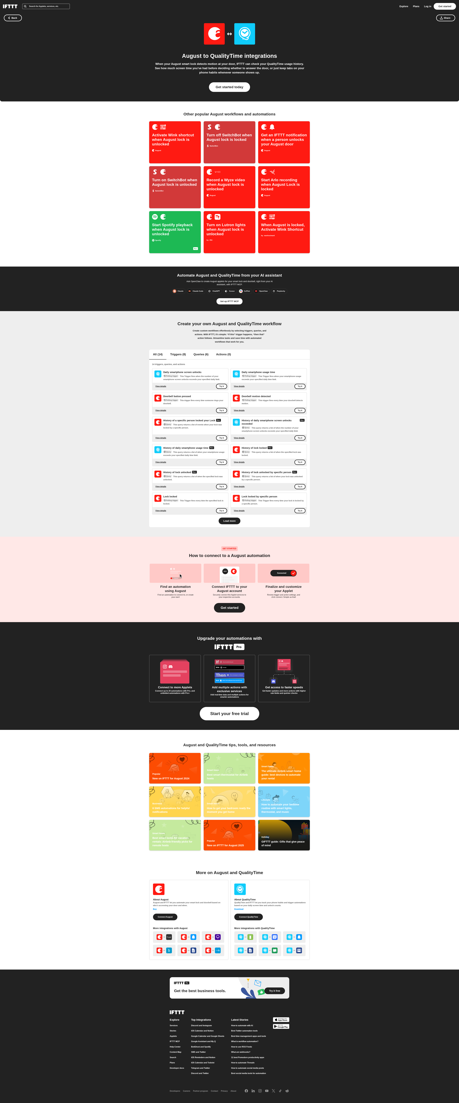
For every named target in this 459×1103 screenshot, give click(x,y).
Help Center (175, 1047)
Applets (173, 1036)
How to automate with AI (242, 1026)
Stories (173, 1031)
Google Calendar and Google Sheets (207, 1036)
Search (173, 1057)
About (233, 1091)
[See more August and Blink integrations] (164, 950)
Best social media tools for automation (248, 1073)
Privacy (224, 1091)
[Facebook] (246, 1091)
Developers (175, 1091)
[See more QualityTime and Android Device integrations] (245, 937)
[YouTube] (267, 1091)
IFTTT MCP (175, 1041)
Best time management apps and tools (248, 1036)
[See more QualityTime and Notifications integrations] (294, 937)
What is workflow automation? (244, 1041)
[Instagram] (260, 1091)
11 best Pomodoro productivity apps (247, 1057)
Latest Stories (239, 1019)
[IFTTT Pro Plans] (218, 420)
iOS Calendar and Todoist (202, 1063)
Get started (444, 6)
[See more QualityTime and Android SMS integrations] (270, 950)
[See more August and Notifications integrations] (188, 937)
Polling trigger (172, 376)
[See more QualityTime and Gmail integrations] (294, 950)
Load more (229, 521)
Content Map (175, 1052)
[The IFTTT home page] (10, 6)
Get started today (229, 87)
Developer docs (177, 1068)
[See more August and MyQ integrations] (213, 950)
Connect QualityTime (248, 917)
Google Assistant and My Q (203, 1041)
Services (174, 1026)
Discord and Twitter (200, 1073)
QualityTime (226, 56)
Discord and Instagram (201, 1026)
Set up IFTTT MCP (229, 301)
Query (168, 424)
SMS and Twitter (198, 1052)
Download (238, 909)
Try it (221, 386)
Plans (416, 6)
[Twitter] (273, 1091)
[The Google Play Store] (281, 1027)
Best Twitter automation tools (244, 1031)
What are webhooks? (240, 1052)
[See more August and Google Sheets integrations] (188, 950)
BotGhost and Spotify (201, 1047)
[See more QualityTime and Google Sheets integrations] (245, 950)
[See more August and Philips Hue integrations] (164, 937)
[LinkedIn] (253, 1091)
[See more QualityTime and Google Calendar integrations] (270, 937)
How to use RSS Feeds (241, 1047)
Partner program (200, 1091)
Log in (427, 6)
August (192, 56)
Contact (214, 1091)
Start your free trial (229, 713)
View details (160, 386)
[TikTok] (280, 1091)
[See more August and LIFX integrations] (213, 937)
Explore (403, 6)
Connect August (165, 917)
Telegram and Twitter (200, 1068)
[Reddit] (287, 1091)
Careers (186, 1091)
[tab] (157, 355)
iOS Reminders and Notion (203, 1057)
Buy (155, 909)
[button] (229, 608)
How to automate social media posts (247, 1068)
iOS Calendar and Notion (202, 1031)
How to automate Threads (242, 1063)
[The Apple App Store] (281, 1020)
